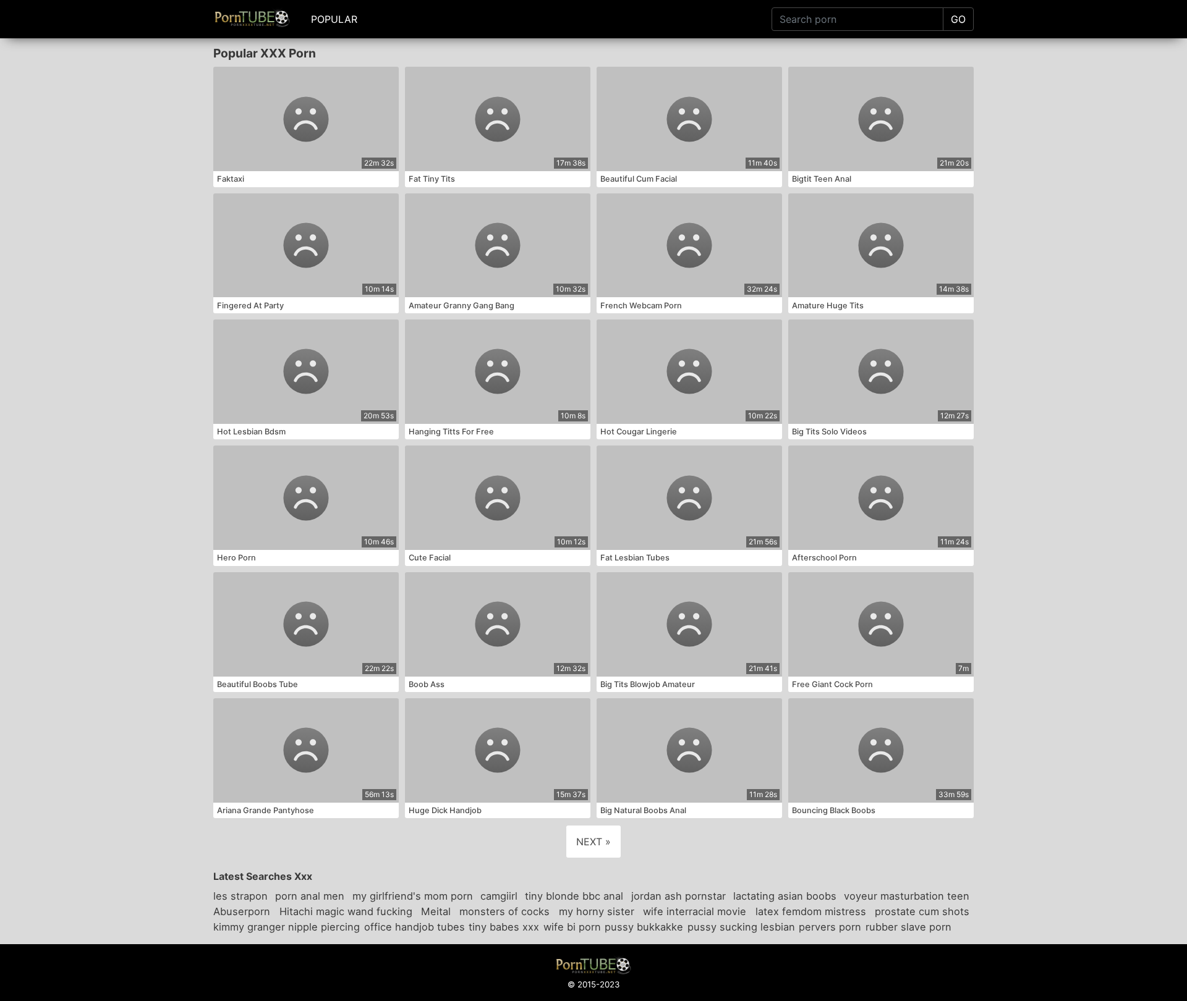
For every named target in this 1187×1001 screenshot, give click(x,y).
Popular (334, 19)
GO (958, 19)
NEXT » (593, 841)
